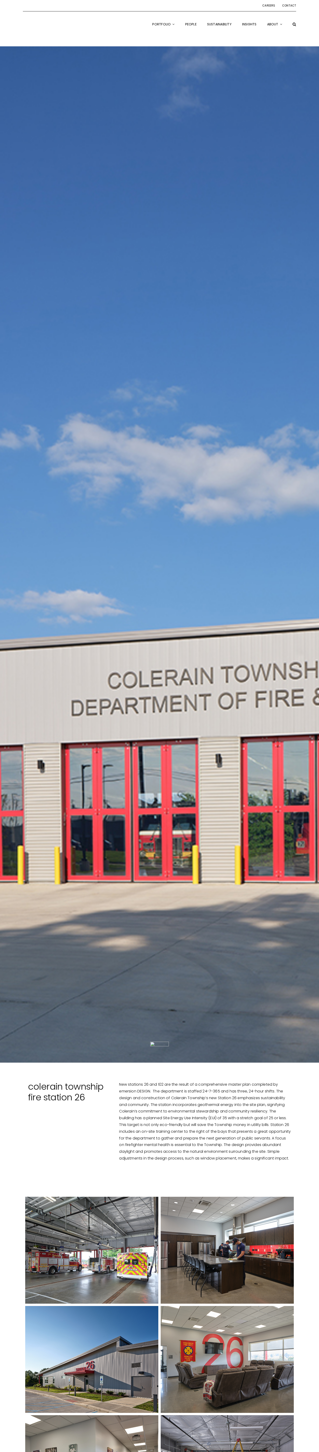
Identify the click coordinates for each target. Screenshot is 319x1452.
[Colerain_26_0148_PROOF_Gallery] (227, 1250)
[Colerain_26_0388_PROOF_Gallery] (91, 1359)
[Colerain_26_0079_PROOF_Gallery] (91, 1250)
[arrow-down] (159, 1043)
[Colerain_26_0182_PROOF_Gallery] (227, 1359)
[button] (294, 27)
